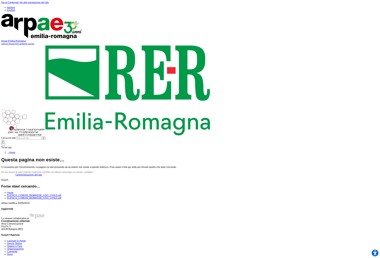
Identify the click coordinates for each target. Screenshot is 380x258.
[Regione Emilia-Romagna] (128, 135)
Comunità (12, 251)
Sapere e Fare (14, 246)
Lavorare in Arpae (16, 241)
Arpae (10, 192)
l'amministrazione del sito (28, 175)
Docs (10, 254)
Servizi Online (14, 243)
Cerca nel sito (8, 138)
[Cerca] (43, 138)
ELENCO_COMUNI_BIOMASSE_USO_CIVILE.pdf (34, 195)
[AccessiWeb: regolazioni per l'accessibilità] (375, 253)
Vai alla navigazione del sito (34, 2)
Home (12, 152)
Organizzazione (15, 249)
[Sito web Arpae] (37, 218)
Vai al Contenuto (10, 2)
